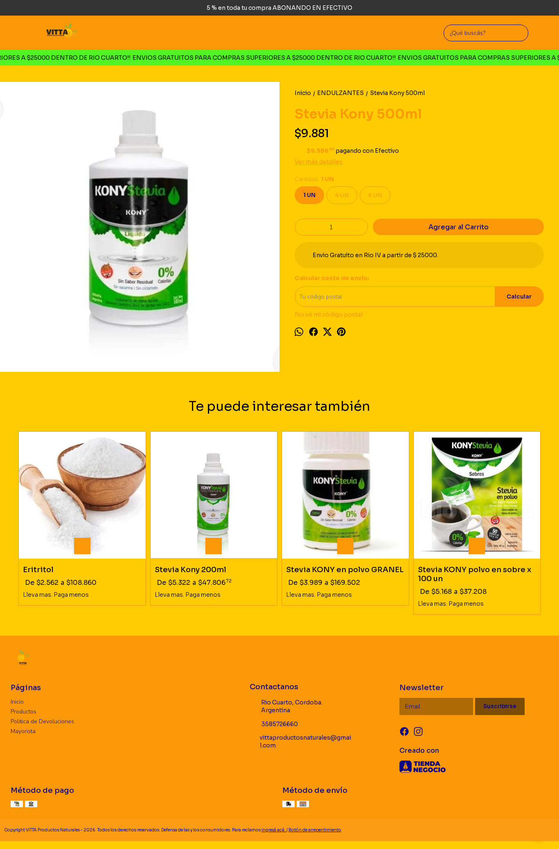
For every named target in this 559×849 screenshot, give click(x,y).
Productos (23, 711)
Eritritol (38, 570)
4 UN (342, 195)
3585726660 (279, 724)
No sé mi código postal (329, 314)
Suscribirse (499, 706)
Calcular (519, 296)
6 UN (375, 195)
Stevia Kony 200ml (190, 570)
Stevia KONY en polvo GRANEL (344, 570)
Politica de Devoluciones (42, 721)
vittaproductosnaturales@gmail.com (305, 741)
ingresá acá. (273, 830)
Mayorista (23, 731)
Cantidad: (314, 179)
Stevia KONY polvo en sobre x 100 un (474, 575)
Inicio (17, 702)
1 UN (309, 195)
